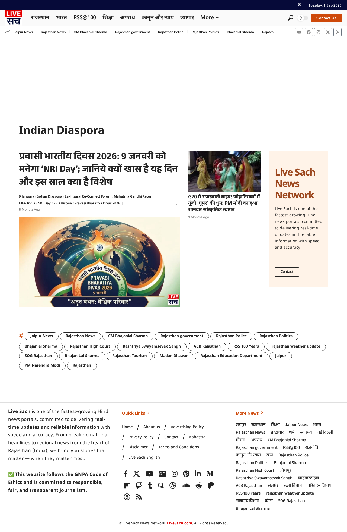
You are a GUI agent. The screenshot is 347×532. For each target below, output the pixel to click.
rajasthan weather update (296, 346)
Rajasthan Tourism (129, 356)
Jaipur (280, 356)
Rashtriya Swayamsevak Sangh (152, 346)
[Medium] (210, 474)
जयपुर (241, 425)
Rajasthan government (132, 32)
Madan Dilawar (174, 356)
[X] (136, 474)
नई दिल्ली (325, 433)
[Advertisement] (173, 78)
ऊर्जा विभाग (293, 486)
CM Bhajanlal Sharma (90, 32)
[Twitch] (139, 486)
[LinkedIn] (198, 474)
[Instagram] (318, 32)
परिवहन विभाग (319, 486)
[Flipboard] (126, 486)
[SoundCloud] (185, 486)
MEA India (27, 203)
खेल (269, 456)
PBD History (62, 203)
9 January (26, 197)
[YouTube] (149, 474)
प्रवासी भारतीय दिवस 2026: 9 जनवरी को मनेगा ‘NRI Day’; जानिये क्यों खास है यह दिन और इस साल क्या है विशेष (98, 170)
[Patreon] (211, 486)
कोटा (269, 501)
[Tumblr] (150, 486)
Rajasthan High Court (90, 346)
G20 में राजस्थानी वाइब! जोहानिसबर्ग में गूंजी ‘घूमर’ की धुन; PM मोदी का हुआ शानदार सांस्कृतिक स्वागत (224, 203)
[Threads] (126, 497)
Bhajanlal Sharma (240, 32)
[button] (300, 5)
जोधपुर (285, 471)
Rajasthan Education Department (231, 356)
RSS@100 (291, 448)
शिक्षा (275, 425)
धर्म (292, 433)
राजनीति (311, 448)
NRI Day (44, 203)
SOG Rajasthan (38, 356)
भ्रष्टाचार (277, 433)
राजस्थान (258, 425)
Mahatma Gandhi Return (134, 197)
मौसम (240, 440)
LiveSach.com (179, 523)
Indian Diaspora (49, 197)
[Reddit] (199, 486)
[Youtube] (299, 32)
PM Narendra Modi (42, 365)
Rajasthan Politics (205, 32)
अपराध (256, 440)
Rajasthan (82, 365)
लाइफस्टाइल (308, 478)
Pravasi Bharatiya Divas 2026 (97, 203)
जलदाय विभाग (247, 501)
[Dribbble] (173, 486)
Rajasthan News (53, 32)
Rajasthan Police (171, 32)
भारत (317, 425)
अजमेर (273, 486)
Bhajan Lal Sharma (82, 356)
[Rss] (337, 32)
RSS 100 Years (246, 346)
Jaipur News (23, 32)
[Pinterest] (186, 474)
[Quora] (160, 486)
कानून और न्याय (248, 456)
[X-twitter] (328, 32)
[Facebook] (309, 32)
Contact (287, 272)
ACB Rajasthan (207, 346)
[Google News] (162, 474)
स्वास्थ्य (306, 433)
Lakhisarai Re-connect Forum (88, 197)
